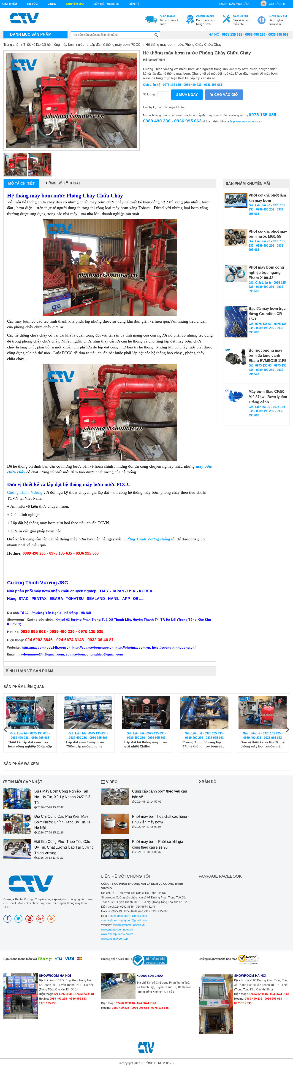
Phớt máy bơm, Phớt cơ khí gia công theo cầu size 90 (157, 844)
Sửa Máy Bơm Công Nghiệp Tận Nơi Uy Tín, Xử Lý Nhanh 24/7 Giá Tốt (62, 797)
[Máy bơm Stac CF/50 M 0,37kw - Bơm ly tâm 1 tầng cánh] (236, 396)
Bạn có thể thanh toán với (20, 959)
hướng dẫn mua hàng (234, 3)
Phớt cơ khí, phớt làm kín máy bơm (267, 197)
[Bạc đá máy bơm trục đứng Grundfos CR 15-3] (236, 321)
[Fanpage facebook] (7, 919)
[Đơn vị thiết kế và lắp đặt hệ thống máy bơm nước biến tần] (205, 712)
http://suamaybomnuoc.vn (246, 121)
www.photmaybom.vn (114, 938)
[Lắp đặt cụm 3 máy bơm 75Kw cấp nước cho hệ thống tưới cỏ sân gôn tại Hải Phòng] (31, 712)
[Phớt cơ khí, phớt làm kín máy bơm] (236, 200)
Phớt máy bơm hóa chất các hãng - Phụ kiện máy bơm (160, 819)
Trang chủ (10, 44)
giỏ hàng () (277, 3)
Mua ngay (188, 95)
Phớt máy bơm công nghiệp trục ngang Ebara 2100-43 (266, 272)
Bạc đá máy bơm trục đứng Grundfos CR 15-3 (267, 314)
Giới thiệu (9, 3)
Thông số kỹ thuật (62, 183)
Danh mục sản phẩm (30, 34)
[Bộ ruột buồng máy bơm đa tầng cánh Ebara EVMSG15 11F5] (236, 356)
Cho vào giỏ (225, 95)
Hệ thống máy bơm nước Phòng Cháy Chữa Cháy (184, 44)
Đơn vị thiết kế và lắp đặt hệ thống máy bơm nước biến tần (205, 744)
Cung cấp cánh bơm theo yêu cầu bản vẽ (159, 794)
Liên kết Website (106, 3)
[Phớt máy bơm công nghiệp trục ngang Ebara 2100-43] (236, 273)
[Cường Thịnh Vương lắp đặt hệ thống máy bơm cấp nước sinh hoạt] (147, 712)
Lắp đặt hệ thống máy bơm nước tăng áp (262, 744)
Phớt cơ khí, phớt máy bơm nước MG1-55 (268, 234)
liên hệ (134, 3)
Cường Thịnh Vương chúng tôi (150, 539)
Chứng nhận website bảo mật (218, 959)
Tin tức (32, 3)
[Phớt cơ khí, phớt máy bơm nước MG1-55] (236, 237)
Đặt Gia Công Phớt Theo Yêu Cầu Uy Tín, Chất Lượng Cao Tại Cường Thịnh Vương (64, 847)
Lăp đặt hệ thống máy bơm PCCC (115, 44)
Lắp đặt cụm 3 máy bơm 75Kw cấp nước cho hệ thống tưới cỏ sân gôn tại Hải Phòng (29, 744)
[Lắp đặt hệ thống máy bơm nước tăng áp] (263, 712)
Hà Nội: (215, 34)
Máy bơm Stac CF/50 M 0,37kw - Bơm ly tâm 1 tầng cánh (268, 397)
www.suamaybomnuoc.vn (117, 929)
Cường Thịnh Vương (24, 492)
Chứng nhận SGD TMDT (116, 959)
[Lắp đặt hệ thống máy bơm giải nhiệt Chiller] (89, 712)
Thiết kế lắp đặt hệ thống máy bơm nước (53, 44)
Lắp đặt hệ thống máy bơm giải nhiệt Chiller (88, 744)
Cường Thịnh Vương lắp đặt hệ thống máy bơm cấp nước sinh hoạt (146, 744)
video (52, 3)
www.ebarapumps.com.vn (117, 934)
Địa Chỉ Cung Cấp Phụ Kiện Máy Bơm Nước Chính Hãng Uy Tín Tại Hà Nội (62, 822)
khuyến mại (75, 3)
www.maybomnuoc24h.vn (128, 925)
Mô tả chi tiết (21, 183)
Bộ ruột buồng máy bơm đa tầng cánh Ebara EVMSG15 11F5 (267, 355)
